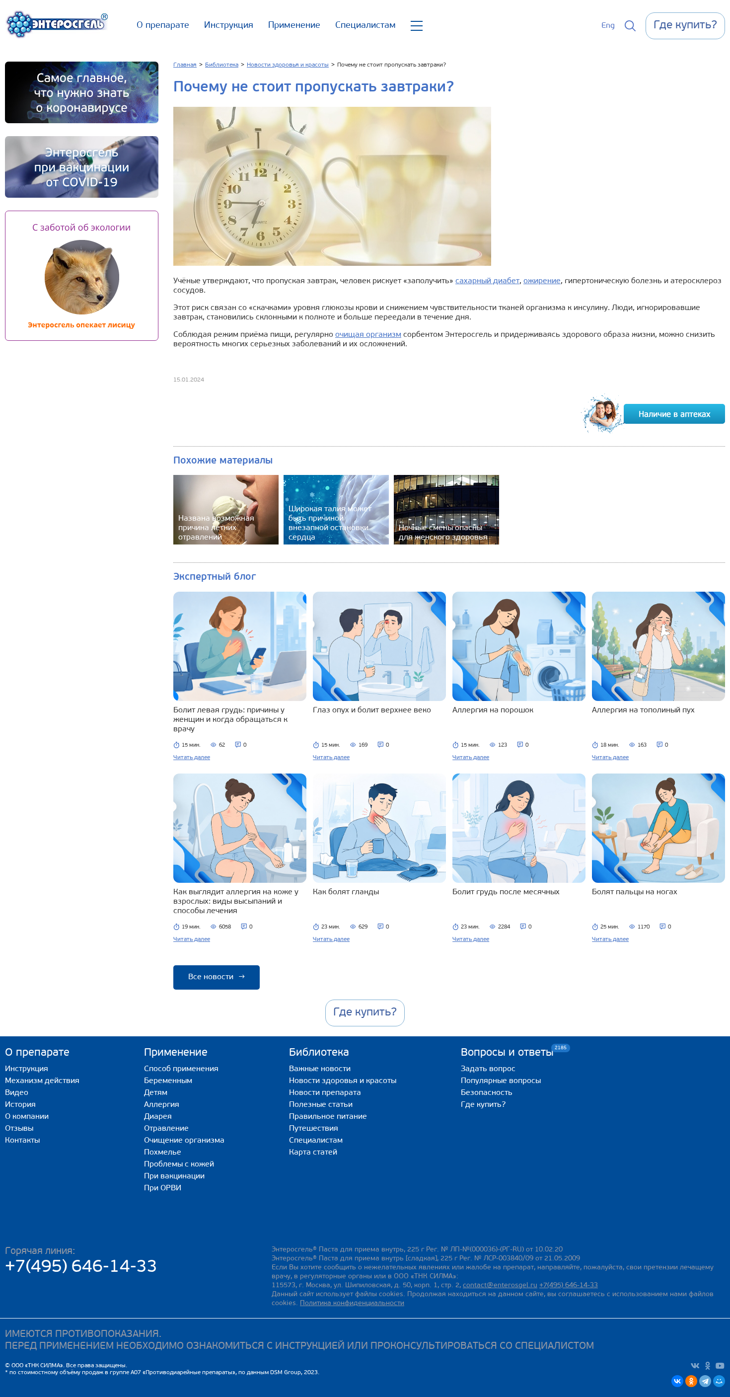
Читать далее (191, 758)
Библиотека (319, 1053)
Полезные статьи (321, 1105)
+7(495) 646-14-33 (81, 1267)
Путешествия (313, 1129)
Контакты (22, 1141)
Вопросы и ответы (507, 1052)
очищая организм (368, 335)
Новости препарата (325, 1093)
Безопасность (486, 1093)
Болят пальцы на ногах (634, 892)
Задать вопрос (488, 1069)
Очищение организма (184, 1141)
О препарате (163, 25)
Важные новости (320, 1069)
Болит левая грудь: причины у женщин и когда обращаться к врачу (230, 719)
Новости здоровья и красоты (342, 1081)
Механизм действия (42, 1081)
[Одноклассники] (691, 1381)
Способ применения (181, 1069)
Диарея (158, 1117)
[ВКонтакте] (677, 1381)
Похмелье (162, 1153)
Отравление (166, 1129)
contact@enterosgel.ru (500, 1285)
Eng (608, 26)
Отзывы (19, 1129)
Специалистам (365, 25)
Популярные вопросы (501, 1081)
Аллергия (161, 1105)
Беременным (168, 1081)
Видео (16, 1093)
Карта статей (313, 1153)
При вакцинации (174, 1176)
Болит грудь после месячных (506, 892)
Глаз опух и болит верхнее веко (372, 710)
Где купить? (483, 1105)
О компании (27, 1117)
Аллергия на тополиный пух (643, 710)
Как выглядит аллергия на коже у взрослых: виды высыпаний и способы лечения (235, 901)
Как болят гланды (346, 892)
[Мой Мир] (719, 1381)
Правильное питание (328, 1117)
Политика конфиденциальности (352, 1303)
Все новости (216, 977)
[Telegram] (705, 1381)
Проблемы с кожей (179, 1164)
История (20, 1105)
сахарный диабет (487, 281)
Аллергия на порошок (492, 710)
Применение (294, 25)
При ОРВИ (162, 1188)
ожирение (542, 281)
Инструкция (228, 25)
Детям (155, 1093)
